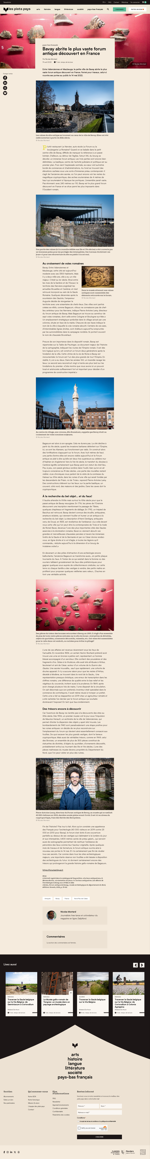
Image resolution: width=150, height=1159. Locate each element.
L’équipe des (36, 1106)
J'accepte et (97, 1121)
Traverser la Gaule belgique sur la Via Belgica (56, 1000)
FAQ (109, 2)
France (67, 898)
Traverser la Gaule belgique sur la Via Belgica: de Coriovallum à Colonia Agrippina (92, 1003)
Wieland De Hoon (49, 1009)
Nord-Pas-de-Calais (81, 898)
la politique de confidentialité (108, 1121)
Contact (116, 2)
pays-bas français (75, 1077)
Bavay (58, 898)
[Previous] (135, 965)
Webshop (125, 2)
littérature (75, 1068)
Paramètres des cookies (61, 1115)
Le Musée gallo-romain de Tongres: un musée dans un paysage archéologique (21, 1002)
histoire (75, 1059)
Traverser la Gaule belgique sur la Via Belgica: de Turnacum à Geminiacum (128, 1002)
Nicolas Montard (51, 59)
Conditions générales (60, 1108)
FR (103, 2)
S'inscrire (99, 1137)
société (75, 1072)
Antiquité (48, 898)
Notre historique (34, 1100)
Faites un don (136, 9)
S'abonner (119, 9)
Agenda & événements (61, 1105)
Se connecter (135, 2)
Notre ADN (32, 1096)
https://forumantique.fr (53, 870)
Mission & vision (33, 1103)
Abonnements (9, 1096)
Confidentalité (58, 1111)
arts (75, 1054)
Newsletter (7, 2)
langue (75, 1063)
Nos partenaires (9, 1103)
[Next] (142, 965)
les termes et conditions (91, 1121)
